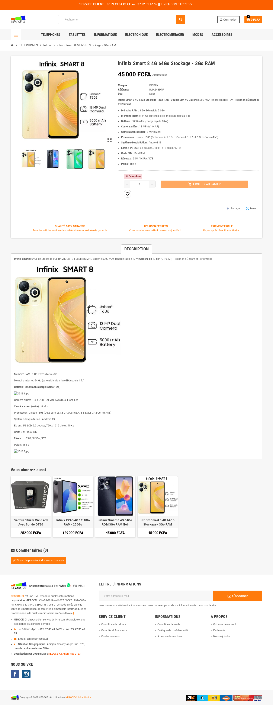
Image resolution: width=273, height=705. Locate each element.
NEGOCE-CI (17, 596)
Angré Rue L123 (71, 653)
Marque (122, 85)
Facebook (15, 674)
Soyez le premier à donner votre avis (38, 560)
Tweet (253, 208)
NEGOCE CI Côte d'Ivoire (78, 697)
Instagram (26, 674)
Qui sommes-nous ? (224, 624)
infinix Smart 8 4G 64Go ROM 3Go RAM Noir (115, 522)
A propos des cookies (169, 636)
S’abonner (239, 596)
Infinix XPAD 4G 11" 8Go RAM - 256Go (73, 522)
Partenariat (219, 630)
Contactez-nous (110, 636)
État (120, 93)
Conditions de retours (113, 624)
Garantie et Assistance (114, 630)
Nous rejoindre (221, 636)
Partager (236, 208)
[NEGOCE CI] (18, 19)
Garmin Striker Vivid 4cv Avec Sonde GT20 (31, 522)
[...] (74, 613)
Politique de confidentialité (172, 630)
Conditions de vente (168, 624)
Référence (123, 89)
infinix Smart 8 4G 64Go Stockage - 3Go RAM (157, 522)
